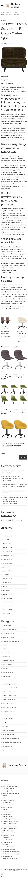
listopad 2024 (7, 598)
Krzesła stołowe (8, 680)
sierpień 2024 (7, 610)
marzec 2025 (7, 582)
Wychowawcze (7, 746)
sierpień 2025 (7, 563)
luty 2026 (6, 540)
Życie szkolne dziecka (10, 750)
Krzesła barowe (8, 672)
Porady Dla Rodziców (10, 699)
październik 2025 (8, 555)
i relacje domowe (8, 660)
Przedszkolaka (7, 703)
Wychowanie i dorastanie (11, 738)
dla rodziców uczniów (10, 629)
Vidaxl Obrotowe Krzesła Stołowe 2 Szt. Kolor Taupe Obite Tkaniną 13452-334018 (13, 377)
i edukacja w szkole (9, 653)
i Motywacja (7, 656)
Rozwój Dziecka (8, 719)
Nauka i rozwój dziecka (10, 688)
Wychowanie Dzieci (9, 734)
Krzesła (3, 20)
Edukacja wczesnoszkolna (11, 641)
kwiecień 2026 (7, 536)
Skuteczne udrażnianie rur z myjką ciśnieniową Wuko (14, 492)
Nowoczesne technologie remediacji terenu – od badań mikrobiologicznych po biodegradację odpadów (15, 500)
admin (2, 876)
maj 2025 (6, 575)
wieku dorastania (8, 730)
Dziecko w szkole (8, 633)
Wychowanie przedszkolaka (12, 742)
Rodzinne (6, 715)
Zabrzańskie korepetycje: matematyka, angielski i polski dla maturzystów (14, 478)
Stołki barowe (7, 723)
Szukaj (3, 454)
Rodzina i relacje (8, 711)
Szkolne (5, 726)
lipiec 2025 (6, 567)
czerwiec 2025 (7, 571)
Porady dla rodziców (9, 691)
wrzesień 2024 (7, 606)
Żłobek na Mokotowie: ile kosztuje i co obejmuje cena (14, 471)
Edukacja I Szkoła (8, 637)
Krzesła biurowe (8, 676)
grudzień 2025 (7, 547)
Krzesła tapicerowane (10, 684)
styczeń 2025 (7, 590)
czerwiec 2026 (7, 532)
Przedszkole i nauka (9, 707)
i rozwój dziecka (8, 664)
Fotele (5, 645)
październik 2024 (8, 602)
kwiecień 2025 (7, 578)
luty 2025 (6, 586)
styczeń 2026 (7, 543)
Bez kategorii (7, 625)
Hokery (5, 649)
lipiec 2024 (6, 613)
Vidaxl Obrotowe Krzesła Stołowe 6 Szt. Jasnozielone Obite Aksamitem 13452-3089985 (13, 412)
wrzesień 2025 (7, 559)
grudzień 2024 (7, 594)
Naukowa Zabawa (15, 5)
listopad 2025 (7, 551)
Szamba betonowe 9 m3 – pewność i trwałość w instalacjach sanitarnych (15, 485)
